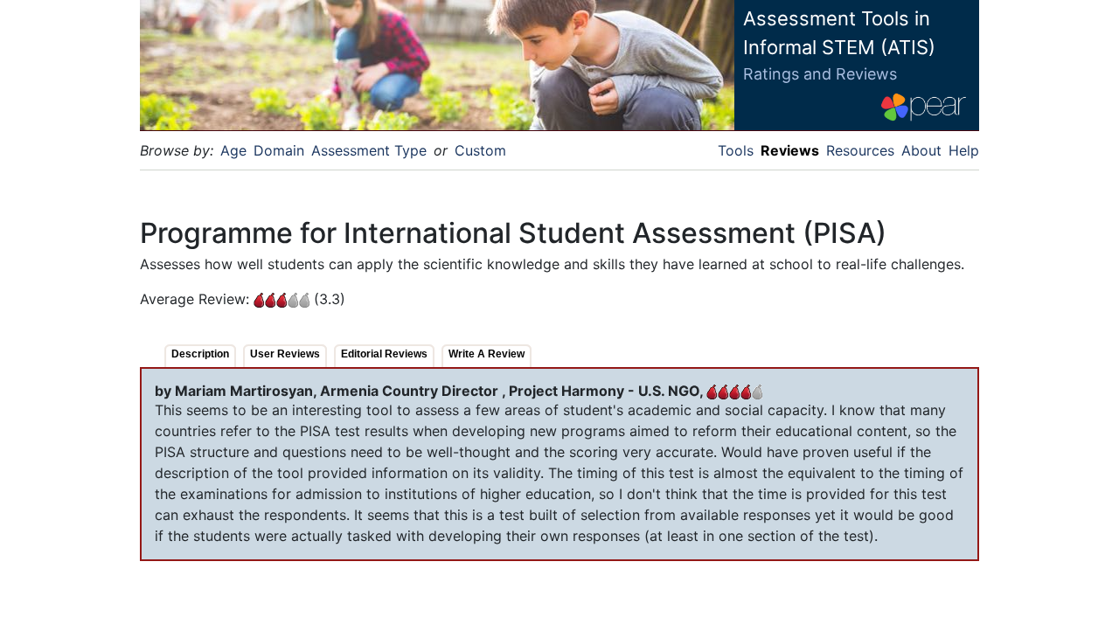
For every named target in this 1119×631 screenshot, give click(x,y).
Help (964, 150)
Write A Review (486, 354)
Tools (736, 150)
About (921, 150)
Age (233, 150)
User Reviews (285, 354)
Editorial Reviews (384, 354)
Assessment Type (369, 150)
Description (200, 354)
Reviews (790, 150)
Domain (279, 150)
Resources (860, 150)
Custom (480, 150)
